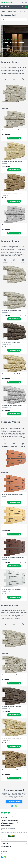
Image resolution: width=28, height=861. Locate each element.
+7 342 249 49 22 (6, 853)
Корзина (5, 851)
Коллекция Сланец (10, 62)
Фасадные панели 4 (12, 6)
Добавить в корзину (15, 138)
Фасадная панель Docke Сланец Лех (10, 224)
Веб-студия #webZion (22, 832)
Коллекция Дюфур (10, 241)
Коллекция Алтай (9, 605)
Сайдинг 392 (4, 6)
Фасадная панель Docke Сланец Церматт (12, 193)
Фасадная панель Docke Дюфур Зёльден (12, 405)
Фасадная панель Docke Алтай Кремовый (12, 738)
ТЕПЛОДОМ (6, 2)
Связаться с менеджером (15, 801)
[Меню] (26, 2)
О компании (5, 839)
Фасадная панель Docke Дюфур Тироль (11, 310)
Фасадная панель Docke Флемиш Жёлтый (12, 525)
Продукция (4, 843)
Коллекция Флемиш (10, 422)
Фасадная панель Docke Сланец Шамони (12, 161)
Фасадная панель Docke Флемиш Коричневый (13, 557)
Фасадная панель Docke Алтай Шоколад (11, 706)
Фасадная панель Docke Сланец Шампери (12, 129)
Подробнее (5, 50)
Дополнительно (6, 846)
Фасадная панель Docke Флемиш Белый (11, 589)
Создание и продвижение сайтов (9, 832)
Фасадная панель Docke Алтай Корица (11, 769)
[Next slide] (26, 7)
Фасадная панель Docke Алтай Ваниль (11, 674)
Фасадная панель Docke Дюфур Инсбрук (11, 373)
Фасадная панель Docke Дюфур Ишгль (11, 342)
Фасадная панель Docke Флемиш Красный (12, 494)
